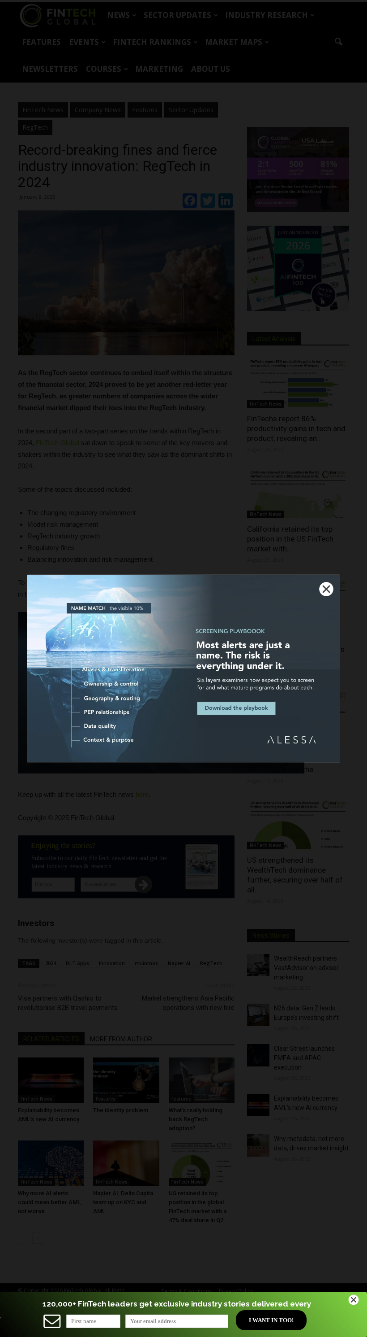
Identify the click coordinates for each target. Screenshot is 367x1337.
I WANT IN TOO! (271, 1320)
